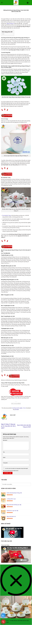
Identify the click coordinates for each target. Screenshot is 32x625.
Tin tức (24, 408)
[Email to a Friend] (16, 403)
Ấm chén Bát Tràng (6, 215)
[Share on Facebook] (13, 403)
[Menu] (2, 2)
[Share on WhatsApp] (12, 403)
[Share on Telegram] (20, 403)
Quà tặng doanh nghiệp (17, 408)
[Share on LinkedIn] (18, 403)
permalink (17, 409)
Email (4, 457)
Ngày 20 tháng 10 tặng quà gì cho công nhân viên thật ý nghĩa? (8, 426)
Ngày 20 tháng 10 (10, 23)
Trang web (5, 462)
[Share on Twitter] (15, 403)
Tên (4, 452)
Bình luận (5, 440)
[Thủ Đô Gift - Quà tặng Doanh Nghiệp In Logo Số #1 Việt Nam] (16, 2)
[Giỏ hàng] (28, 2)
